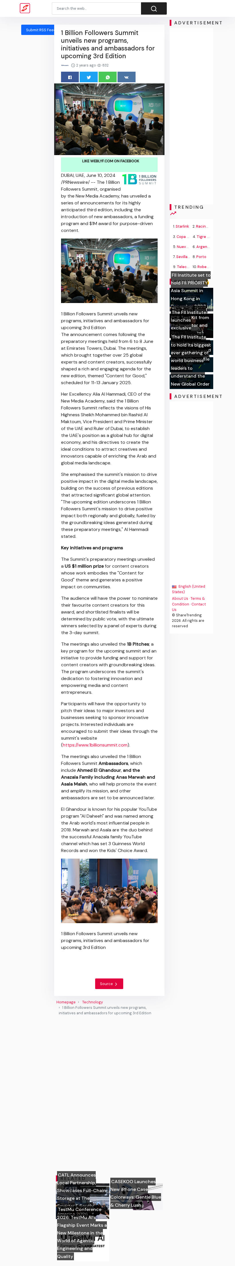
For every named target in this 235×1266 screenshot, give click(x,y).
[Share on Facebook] (70, 77)
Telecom (184, 266)
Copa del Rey (188, 236)
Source (107, 983)
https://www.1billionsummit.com (95, 745)
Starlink (182, 226)
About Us (180, 598)
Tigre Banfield (209, 236)
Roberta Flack (209, 266)
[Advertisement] (191, 116)
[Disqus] (109, 1095)
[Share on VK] (126, 77)
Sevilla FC (184, 256)
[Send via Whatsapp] (108, 77)
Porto (201, 256)
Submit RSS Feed (41, 30)
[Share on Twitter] (89, 77)
